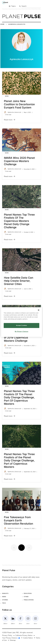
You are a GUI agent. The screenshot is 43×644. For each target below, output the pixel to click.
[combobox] (31, 6)
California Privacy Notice (23, 635)
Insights (5, 593)
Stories (5, 600)
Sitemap (13, 640)
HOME (2, 24)
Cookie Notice (28, 638)
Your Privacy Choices (10, 638)
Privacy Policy (7, 635)
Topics (13, 6)
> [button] (29, 548)
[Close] (38, 310)
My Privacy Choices (21, 331)
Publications (29, 600)
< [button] (13, 548)
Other (26, 596)
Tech (4, 603)
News (7, 96)
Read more (8, 120)
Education (28, 593)
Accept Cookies (21, 325)
